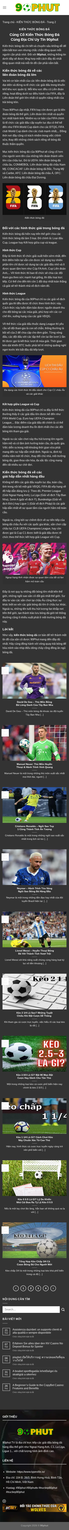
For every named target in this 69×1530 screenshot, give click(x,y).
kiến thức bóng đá (25, 635)
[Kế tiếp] (53, 1288)
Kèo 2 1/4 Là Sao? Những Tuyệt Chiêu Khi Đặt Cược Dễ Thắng (34, 1014)
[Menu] (5, 7)
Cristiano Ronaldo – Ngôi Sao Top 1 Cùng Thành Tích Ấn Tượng (34, 828)
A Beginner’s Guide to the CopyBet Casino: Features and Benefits (38, 1387)
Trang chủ (8, 22)
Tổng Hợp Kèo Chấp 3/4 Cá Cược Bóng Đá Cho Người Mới (34, 1263)
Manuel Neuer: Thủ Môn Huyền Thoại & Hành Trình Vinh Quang (34, 765)
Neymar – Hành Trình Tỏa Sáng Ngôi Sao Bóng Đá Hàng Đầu (34, 890)
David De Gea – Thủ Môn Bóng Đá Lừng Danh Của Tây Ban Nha (34, 703)
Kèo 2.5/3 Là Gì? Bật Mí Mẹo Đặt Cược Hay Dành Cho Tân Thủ (34, 1076)
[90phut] (36, 7)
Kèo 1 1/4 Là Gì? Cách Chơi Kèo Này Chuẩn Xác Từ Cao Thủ (34, 1139)
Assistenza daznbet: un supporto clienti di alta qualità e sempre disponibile (37, 1331)
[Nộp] (63, 1309)
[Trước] (16, 1288)
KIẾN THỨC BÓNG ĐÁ (31, 22)
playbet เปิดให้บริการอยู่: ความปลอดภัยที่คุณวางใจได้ (39, 1359)
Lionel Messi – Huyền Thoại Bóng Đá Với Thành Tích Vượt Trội (34, 952)
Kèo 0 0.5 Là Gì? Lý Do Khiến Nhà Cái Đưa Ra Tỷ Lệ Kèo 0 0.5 (34, 1201)
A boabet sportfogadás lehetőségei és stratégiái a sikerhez (35, 1373)
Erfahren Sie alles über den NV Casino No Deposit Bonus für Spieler (38, 1345)
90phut (41, 54)
